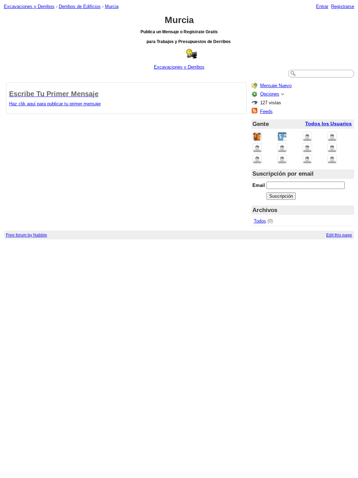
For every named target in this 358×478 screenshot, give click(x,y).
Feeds (266, 111)
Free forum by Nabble (26, 235)
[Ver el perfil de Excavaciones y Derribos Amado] (257, 148)
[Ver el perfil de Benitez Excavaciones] (282, 148)
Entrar (322, 6)
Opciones (269, 94)
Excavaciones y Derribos (29, 6)
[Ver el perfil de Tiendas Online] (282, 137)
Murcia (112, 6)
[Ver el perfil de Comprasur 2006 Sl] (332, 137)
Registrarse (342, 6)
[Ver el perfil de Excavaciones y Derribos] (257, 137)
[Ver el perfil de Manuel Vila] (332, 148)
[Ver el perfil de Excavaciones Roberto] (257, 159)
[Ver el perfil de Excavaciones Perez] (307, 148)
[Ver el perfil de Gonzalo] (282, 159)
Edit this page (339, 235)
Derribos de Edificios (80, 6)
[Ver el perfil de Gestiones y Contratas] (307, 137)
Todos (260, 221)
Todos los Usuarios (328, 123)
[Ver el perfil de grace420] (332, 159)
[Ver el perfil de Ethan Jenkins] (307, 159)
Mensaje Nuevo (276, 85)
